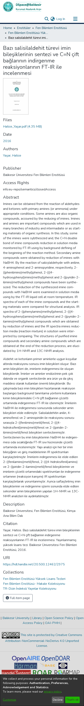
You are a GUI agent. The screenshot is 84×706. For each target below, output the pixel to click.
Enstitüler (24, 28)
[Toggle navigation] (75, 19)
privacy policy (52, 692)
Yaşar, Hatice (12, 155)
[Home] (22, 7)
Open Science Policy (59, 618)
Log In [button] (60, 19)
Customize (9, 700)
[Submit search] (46, 19)
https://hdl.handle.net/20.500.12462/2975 (34, 564)
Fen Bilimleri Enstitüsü (51, 28)
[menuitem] (52, 19)
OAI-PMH (52, 623)
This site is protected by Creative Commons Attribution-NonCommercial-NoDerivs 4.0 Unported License (43, 640)
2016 (7, 141)
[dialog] (42, 690)
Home (7, 28)
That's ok (72, 700)
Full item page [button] (19, 598)
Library (37, 618)
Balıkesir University (16, 618)
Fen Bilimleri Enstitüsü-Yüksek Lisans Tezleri (28, 33)
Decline (58, 700)
